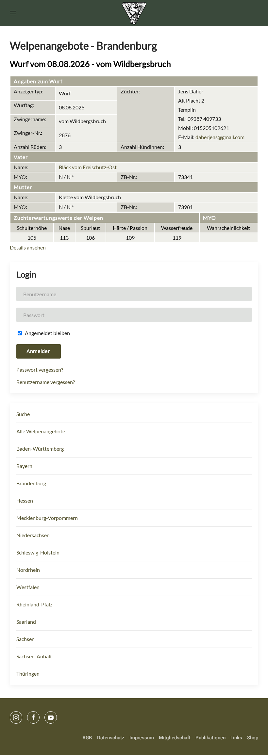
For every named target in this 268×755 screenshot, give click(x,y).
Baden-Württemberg (40, 448)
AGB (87, 737)
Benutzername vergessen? (45, 382)
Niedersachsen (33, 535)
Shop (252, 737)
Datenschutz (111, 737)
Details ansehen (28, 247)
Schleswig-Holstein (37, 552)
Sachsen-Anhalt (34, 656)
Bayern (24, 466)
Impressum (141, 737)
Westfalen (28, 587)
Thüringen (28, 673)
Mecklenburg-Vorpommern (47, 518)
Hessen (24, 500)
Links (236, 737)
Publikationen (210, 737)
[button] (13, 13)
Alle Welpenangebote (40, 431)
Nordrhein (28, 570)
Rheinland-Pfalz (34, 604)
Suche (23, 414)
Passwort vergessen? (39, 369)
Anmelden (38, 351)
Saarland (26, 621)
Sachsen (25, 639)
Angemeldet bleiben (47, 333)
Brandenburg (31, 483)
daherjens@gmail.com (219, 137)
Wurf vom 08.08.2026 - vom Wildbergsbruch (90, 64)
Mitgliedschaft (175, 737)
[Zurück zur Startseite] (134, 13)
